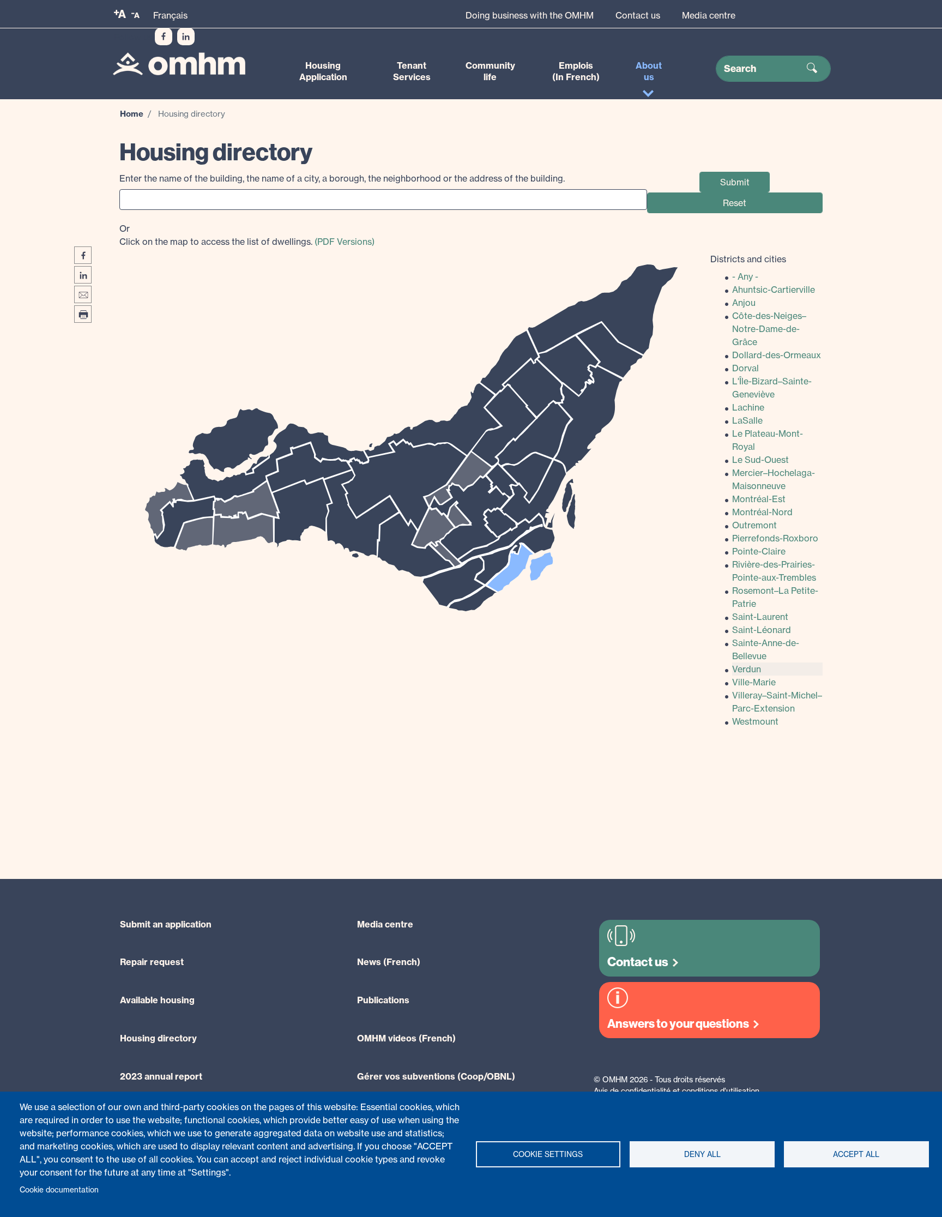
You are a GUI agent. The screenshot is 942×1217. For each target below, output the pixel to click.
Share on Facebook (83, 255)
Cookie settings (548, 1154)
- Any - (745, 276)
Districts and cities (748, 259)
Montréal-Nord (762, 512)
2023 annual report (161, 1076)
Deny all (702, 1154)
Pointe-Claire (759, 551)
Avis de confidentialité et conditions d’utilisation (676, 1090)
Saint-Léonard (761, 629)
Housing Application (323, 71)
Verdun (746, 669)
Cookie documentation (59, 1189)
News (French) (388, 961)
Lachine (748, 407)
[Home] (179, 64)
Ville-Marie (754, 682)
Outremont (754, 525)
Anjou (744, 302)
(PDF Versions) (345, 241)
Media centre (708, 15)
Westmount (755, 721)
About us (649, 71)
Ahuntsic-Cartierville (773, 289)
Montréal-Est (759, 498)
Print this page (83, 314)
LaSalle (747, 420)
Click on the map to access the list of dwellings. (247, 235)
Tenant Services (412, 71)
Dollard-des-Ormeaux (776, 355)
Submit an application (166, 924)
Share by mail (83, 294)
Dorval (745, 368)
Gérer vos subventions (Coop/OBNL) (436, 1076)
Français (170, 15)
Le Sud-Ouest (760, 459)
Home (131, 114)
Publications (383, 1000)
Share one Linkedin (83, 275)
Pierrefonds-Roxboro (775, 538)
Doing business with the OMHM (530, 15)
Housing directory (158, 1038)
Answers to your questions (678, 1023)
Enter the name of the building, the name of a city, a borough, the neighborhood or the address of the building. (342, 178)
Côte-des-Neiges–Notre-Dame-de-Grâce (769, 328)
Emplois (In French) (576, 71)
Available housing (157, 1000)
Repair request (152, 961)
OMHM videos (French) (406, 1038)
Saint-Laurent (760, 616)
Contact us (637, 15)
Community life (490, 71)
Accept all (856, 1154)
